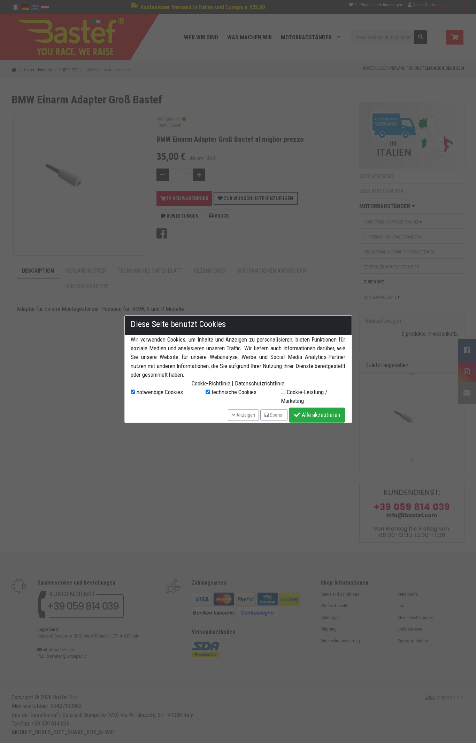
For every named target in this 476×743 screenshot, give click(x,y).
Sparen (276, 414)
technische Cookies (233, 392)
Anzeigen (245, 414)
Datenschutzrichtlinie (259, 383)
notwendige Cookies (159, 392)
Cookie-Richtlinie (211, 383)
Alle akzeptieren (320, 415)
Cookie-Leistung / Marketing (304, 396)
